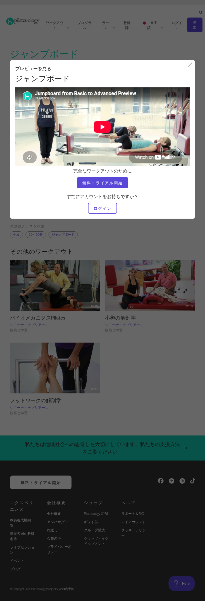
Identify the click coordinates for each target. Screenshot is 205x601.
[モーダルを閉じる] (190, 65)
